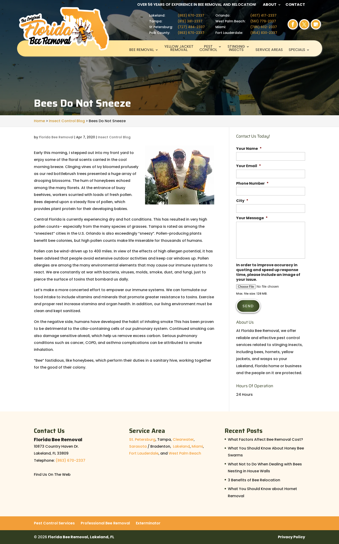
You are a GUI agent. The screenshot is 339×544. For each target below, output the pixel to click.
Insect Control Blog (114, 137)
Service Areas (269, 50)
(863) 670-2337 (191, 15)
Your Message (252, 218)
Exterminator (148, 523)
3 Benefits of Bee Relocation (254, 480)
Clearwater (183, 439)
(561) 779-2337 (263, 21)
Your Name (249, 148)
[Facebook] (293, 24)
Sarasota (138, 446)
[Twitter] (304, 24)
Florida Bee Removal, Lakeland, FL (81, 537)
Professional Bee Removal (105, 523)
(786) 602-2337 (263, 27)
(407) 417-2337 (263, 15)
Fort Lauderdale (143, 453)
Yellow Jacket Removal (178, 48)
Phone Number (252, 183)
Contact (295, 5)
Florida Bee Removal (56, 137)
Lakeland (181, 446)
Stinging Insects (236, 48)
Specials (297, 50)
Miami (197, 446)
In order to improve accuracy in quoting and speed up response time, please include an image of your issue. (268, 272)
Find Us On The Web (52, 474)
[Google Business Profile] (316, 24)
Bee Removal (141, 50)
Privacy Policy (291, 537)
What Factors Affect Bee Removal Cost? (265, 439)
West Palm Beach (185, 453)
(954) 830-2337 (263, 32)
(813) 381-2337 (190, 21)
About (270, 5)
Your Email (248, 166)
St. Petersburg (142, 439)
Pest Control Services (54, 523)
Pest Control (208, 48)
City (242, 200)
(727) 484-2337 (191, 27)
